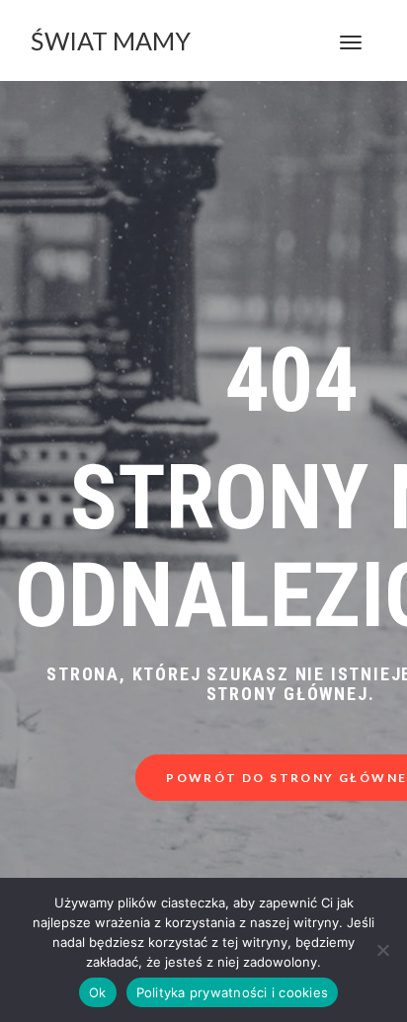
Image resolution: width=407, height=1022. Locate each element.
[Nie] (382, 950)
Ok (98, 992)
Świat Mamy (111, 40)
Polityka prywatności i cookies (232, 992)
